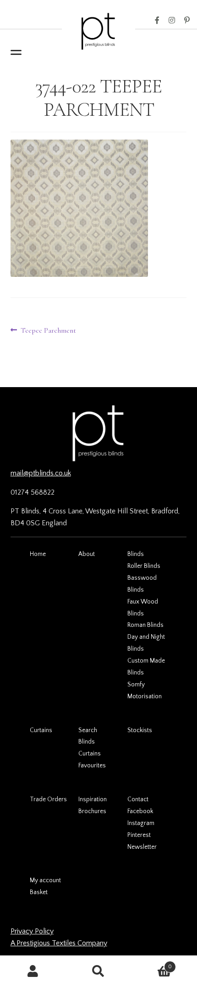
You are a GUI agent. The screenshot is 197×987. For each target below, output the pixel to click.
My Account (33, 971)
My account (45, 880)
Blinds (135, 554)
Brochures (92, 811)
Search (87, 730)
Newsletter (142, 847)
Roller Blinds (143, 566)
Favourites (92, 765)
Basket (39, 892)
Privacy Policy (32, 931)
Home (38, 554)
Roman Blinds (145, 625)
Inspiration (92, 799)
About (86, 554)
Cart (151, 963)
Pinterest (187, 20)
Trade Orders (48, 799)
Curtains (41, 730)
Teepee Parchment (48, 331)
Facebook (157, 20)
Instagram (172, 20)
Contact (137, 799)
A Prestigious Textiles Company (59, 943)
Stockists (139, 730)
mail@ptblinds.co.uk (41, 473)
